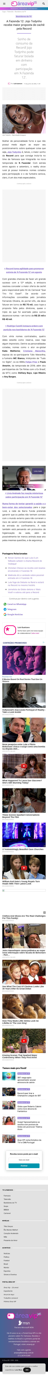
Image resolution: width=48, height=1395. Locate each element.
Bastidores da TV (20, 12)
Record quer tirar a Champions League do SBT (29, 1094)
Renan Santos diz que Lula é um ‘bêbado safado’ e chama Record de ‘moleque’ (25, 561)
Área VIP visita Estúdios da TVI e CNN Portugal (29, 1141)
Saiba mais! (35, 633)
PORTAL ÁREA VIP (8, 1282)
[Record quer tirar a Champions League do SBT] (8, 1092)
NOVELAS (5, 1221)
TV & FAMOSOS (7, 1190)
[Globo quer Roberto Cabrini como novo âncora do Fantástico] (8, 1105)
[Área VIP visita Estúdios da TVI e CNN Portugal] (8, 1139)
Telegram (11, 609)
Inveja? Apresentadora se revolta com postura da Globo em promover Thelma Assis (29, 1125)
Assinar (24, 1166)
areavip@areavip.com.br (24, 1352)
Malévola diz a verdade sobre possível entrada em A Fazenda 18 (26, 576)
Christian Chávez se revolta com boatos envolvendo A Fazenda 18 (26, 569)
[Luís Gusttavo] (9, 83)
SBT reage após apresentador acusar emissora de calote (26, 1080)
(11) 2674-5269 (24, 1355)
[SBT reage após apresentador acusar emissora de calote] (8, 1076)
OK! (27, 1370)
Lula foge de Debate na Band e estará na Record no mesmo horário (26, 584)
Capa (4, 12)
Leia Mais (18, 1370)
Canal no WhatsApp (16, 604)
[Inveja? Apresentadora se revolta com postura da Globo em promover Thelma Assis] (8, 1121)
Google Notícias (15, 614)
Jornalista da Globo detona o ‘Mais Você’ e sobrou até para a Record (24, 591)
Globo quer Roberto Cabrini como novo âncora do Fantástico (29, 1108)
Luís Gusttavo (18, 83)
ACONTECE (6, 1248)
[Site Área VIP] (24, 4)
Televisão (10, 12)
